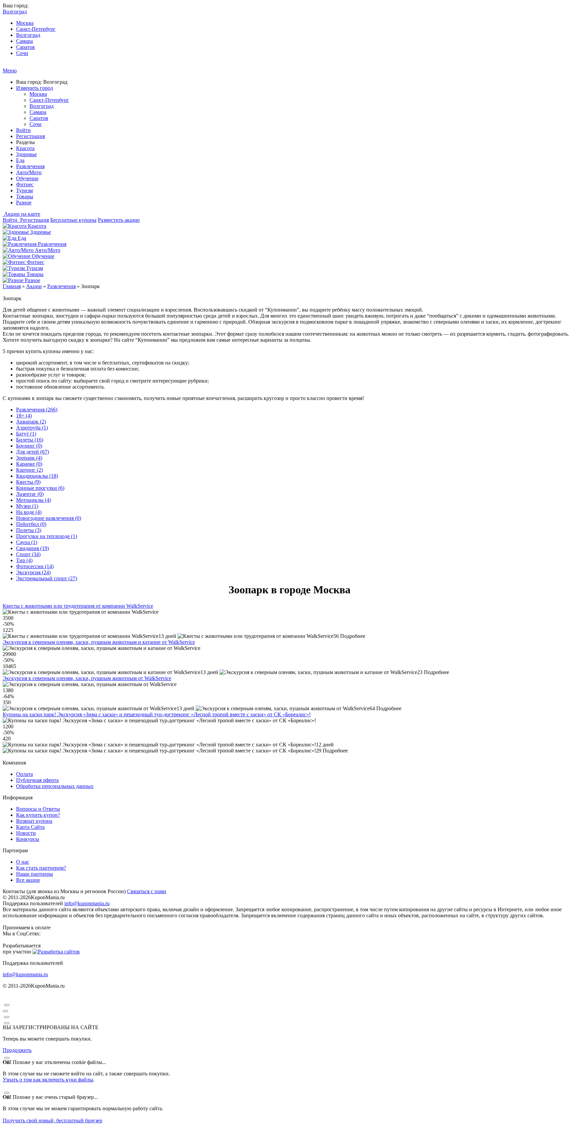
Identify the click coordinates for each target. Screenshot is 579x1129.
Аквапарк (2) (31, 421)
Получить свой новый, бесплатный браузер (52, 1120)
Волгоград (28, 35)
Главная (12, 286)
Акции (34, 286)
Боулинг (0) (29, 446)
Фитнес (25, 184)
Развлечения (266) (36, 409)
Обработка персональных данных (54, 786)
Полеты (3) (28, 530)
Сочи (22, 53)
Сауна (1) (26, 542)
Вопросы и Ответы (38, 809)
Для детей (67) (32, 452)
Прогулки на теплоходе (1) (46, 536)
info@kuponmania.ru (87, 903)
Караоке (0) (29, 464)
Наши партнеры (34, 874)
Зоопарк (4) (29, 458)
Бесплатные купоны (73, 220)
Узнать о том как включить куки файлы (48, 1079)
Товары (24, 196)
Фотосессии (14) (35, 566)
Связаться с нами (146, 891)
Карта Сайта (30, 827)
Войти (23, 130)
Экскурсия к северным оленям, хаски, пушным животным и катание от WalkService (99, 642)
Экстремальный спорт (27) (46, 578)
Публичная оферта (37, 780)
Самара (24, 41)
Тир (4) (24, 560)
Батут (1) (26, 434)
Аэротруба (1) (32, 427)
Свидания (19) (32, 548)
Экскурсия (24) (33, 572)
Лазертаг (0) (30, 494)
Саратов (25, 47)
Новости (26, 833)
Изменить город (34, 88)
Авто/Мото (29, 172)
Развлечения (30, 166)
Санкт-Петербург (36, 29)
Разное (23, 202)
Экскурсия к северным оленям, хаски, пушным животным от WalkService (87, 678)
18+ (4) (24, 415)
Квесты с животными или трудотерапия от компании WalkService (78, 606)
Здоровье (26, 154)
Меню (10, 70)
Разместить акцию (119, 220)
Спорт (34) (28, 554)
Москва (25, 23)
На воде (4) (29, 512)
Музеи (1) (27, 506)
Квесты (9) (28, 482)
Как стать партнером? (41, 868)
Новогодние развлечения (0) (48, 518)
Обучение (27, 178)
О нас (22, 862)
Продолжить (17, 1050)
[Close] (6, 1005)
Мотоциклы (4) (33, 500)
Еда (20, 160)
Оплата (24, 774)
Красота (25, 148)
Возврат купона (34, 821)
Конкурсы (27, 839)
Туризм (24, 190)
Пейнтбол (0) (31, 524)
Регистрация (30, 136)
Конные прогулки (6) (40, 488)
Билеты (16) (29, 440)
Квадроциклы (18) (37, 476)
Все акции (28, 880)
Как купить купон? (38, 815)
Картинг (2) (29, 470)
